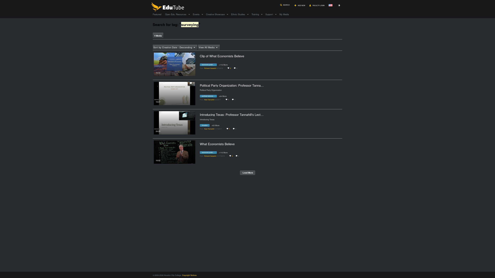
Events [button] (196, 14)
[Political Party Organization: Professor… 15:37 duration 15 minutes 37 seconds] (174, 93)
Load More (247, 172)
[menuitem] (159, 14)
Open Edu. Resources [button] (175, 14)
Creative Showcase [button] (215, 14)
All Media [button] (207, 47)
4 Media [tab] (158, 35)
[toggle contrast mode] (339, 5)
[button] (284, 5)
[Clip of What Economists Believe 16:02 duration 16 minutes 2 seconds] (174, 64)
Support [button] (269, 14)
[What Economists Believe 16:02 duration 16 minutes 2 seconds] (174, 151)
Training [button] (255, 14)
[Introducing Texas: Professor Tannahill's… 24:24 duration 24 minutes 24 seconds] (174, 122)
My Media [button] (284, 14)
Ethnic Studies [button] (238, 14)
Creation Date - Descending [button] (172, 47)
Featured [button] (157, 14)
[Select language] (331, 5)
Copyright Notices (189, 275)
